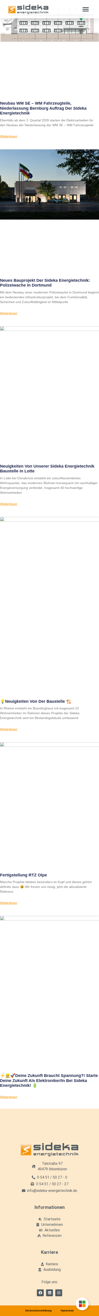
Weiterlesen (8, 136)
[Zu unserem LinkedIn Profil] (49, 1292)
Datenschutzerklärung (38, 1310)
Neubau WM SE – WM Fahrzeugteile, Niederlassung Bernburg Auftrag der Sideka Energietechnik (43, 108)
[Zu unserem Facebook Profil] (40, 1292)
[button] (85, 9)
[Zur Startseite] (28, 9)
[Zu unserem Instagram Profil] (58, 1292)
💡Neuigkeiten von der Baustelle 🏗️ (35, 701)
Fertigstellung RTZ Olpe (23, 875)
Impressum (67, 1310)
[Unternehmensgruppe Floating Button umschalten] (82, 1303)
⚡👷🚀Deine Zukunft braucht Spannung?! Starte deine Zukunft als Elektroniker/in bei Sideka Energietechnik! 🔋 (49, 1080)
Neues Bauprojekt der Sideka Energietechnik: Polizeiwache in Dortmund (45, 283)
